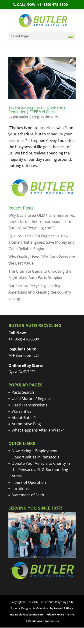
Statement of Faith (28, 494)
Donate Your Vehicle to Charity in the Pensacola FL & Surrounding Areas (41, 469)
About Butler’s (24, 417)
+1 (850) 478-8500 (23, 339)
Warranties (21, 411)
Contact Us (52, 621)
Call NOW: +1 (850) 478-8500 (42, 4)
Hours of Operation (29, 482)
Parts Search (23, 392)
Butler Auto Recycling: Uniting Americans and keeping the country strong (39, 292)
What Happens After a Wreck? (38, 430)
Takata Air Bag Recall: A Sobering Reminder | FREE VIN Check (37, 109)
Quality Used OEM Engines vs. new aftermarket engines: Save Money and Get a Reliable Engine (41, 242)
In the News (50, 116)
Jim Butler (20, 116)
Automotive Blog (26, 423)
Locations (20, 488)
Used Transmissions (29, 405)
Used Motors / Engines (32, 398)
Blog (35, 116)
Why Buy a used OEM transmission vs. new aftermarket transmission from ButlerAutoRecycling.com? (41, 221)
